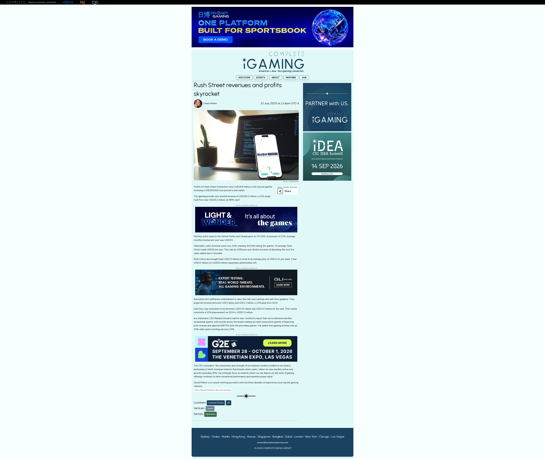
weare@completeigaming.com (272, 442)
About (276, 77)
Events (260, 77)
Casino (210, 408)
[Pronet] (272, 26)
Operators (210, 414)
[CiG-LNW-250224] (246, 219)
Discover (244, 77)
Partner (291, 77)
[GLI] (246, 282)
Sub (304, 77)
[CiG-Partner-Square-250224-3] (327, 107)
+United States (216, 402)
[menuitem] (244, 77)
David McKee (210, 103)
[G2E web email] (246, 348)
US (228, 402)
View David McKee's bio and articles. (213, 390)
